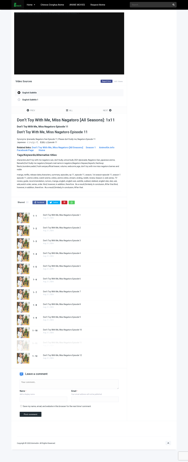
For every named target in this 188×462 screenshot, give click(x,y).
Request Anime (97, 4)
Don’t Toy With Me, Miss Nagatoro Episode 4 (62, 253)
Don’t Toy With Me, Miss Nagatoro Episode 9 (62, 317)
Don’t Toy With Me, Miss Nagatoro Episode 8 (62, 304)
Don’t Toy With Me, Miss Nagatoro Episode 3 (62, 240)
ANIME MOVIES (77, 4)
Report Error (106, 81)
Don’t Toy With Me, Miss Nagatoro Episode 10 (62, 330)
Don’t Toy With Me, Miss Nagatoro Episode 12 (62, 355)
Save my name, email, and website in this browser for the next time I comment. (57, 406)
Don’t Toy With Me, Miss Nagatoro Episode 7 (62, 291)
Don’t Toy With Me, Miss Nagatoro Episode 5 (62, 266)
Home (29, 4)
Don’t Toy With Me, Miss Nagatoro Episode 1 (62, 215)
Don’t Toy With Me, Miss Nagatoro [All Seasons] (57, 147)
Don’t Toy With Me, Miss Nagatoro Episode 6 (62, 279)
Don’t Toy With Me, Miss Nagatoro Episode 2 (62, 228)
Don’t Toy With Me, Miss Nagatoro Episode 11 (62, 342)
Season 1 (91, 147)
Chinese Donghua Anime (52, 4)
